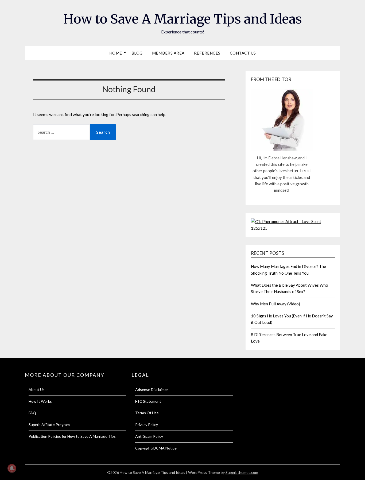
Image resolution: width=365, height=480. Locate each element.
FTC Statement (148, 401)
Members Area (168, 53)
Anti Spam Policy (149, 436)
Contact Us (243, 53)
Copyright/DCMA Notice (156, 448)
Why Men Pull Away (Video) (275, 303)
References (207, 53)
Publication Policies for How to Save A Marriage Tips (72, 436)
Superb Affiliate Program (49, 424)
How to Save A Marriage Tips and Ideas (182, 19)
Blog (137, 53)
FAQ (32, 412)
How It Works (40, 401)
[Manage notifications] (11, 468)
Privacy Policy (146, 424)
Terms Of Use (147, 412)
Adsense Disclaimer (151, 389)
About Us (37, 389)
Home (115, 53)
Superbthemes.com (242, 472)
